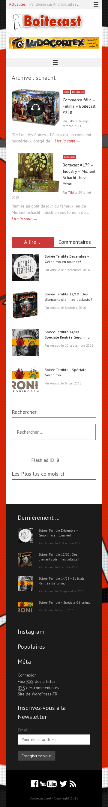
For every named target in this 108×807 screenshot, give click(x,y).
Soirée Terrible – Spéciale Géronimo (64, 602)
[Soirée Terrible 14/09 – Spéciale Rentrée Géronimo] (25, 343)
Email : (24, 730)
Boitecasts (78, 91)
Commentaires (74, 241)
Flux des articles (37, 681)
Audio (66, 91)
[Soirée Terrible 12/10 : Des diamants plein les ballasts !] (25, 305)
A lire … (33, 241)
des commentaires (38, 687)
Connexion (27, 675)
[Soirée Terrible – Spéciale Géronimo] (25, 381)
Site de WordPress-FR (37, 694)
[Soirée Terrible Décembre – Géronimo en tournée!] (25, 268)
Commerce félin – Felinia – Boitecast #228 (79, 106)
